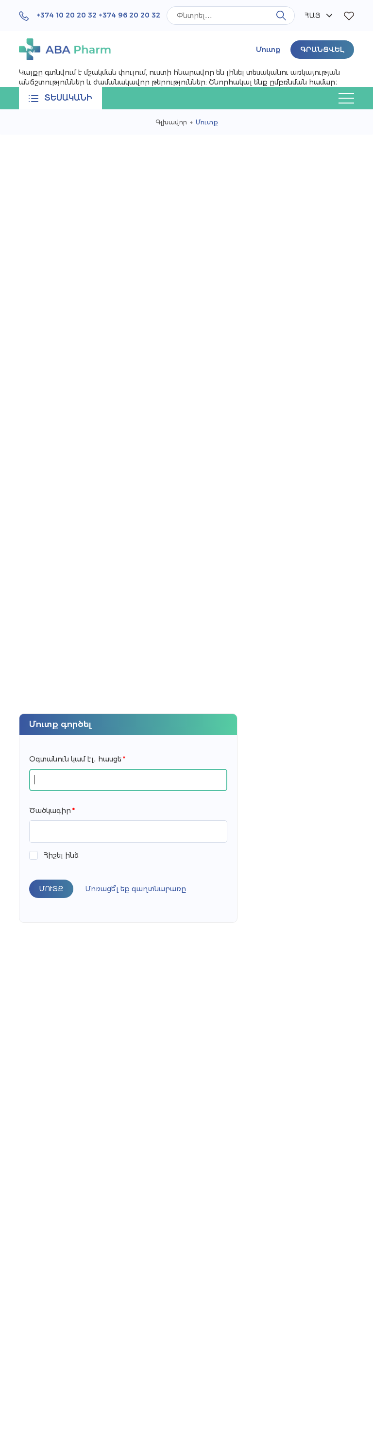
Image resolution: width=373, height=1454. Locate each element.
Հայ (313, 15)
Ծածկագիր (52, 810)
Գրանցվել (322, 49)
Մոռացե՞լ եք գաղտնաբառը (135, 888)
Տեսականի (68, 98)
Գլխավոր (171, 122)
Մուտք (268, 49)
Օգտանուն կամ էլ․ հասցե (77, 759)
